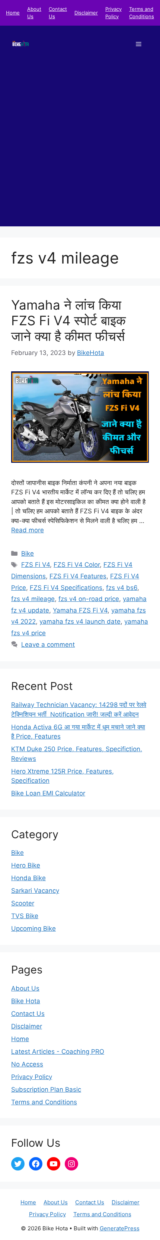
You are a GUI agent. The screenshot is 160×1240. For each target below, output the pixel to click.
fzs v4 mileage (33, 599)
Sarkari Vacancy (35, 890)
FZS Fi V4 (35, 564)
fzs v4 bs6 (121, 587)
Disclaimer (86, 13)
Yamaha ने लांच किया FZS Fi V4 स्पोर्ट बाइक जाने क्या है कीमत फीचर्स (68, 320)
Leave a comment (48, 644)
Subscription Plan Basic (46, 1089)
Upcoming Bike (33, 928)
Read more (27, 530)
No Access (27, 1064)
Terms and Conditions (44, 1102)
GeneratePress (120, 1228)
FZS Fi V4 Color (77, 564)
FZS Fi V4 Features (77, 576)
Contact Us (28, 1013)
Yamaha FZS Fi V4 (80, 610)
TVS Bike (24, 916)
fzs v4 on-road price (88, 599)
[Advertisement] (80, 146)
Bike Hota (25, 1001)
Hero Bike (25, 865)
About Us (25, 988)
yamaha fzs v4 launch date (80, 621)
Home (13, 13)
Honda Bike (28, 878)
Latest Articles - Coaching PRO (57, 1051)
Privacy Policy (31, 1077)
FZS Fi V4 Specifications (66, 587)
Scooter (22, 903)
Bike (27, 553)
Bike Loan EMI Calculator (48, 793)
